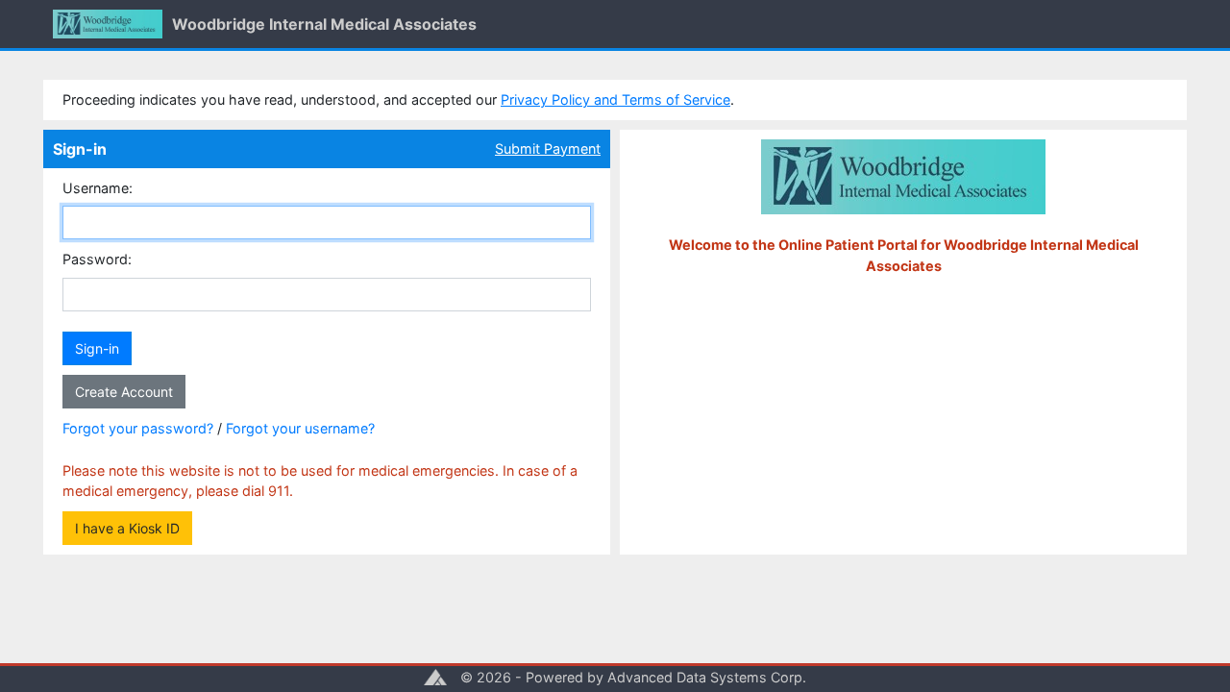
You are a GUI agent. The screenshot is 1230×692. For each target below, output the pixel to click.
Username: (97, 188)
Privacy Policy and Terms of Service (615, 99)
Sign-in (97, 348)
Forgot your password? (137, 428)
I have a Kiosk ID (127, 528)
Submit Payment (548, 148)
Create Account (124, 391)
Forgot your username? (300, 428)
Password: (97, 259)
